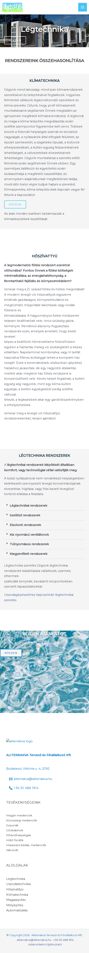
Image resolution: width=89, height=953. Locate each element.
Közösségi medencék (21, 820)
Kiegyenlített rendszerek (28, 554)
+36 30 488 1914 (63, 939)
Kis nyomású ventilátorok (29, 534)
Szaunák (12, 825)
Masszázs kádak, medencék (26, 845)
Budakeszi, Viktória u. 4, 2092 (27, 768)
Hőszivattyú (14, 889)
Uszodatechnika (18, 884)
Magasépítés (16, 900)
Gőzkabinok (14, 830)
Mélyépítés (14, 905)
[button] (44, 506)
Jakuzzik (12, 850)
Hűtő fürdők (14, 840)
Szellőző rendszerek (25, 515)
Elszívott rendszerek (25, 525)
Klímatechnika (17, 895)
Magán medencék (19, 815)
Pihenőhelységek (18, 835)
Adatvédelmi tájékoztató (45, 944)
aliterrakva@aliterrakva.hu (34, 939)
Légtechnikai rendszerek (28, 505)
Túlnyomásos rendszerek (29, 544)
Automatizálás (17, 910)
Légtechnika (15, 879)
